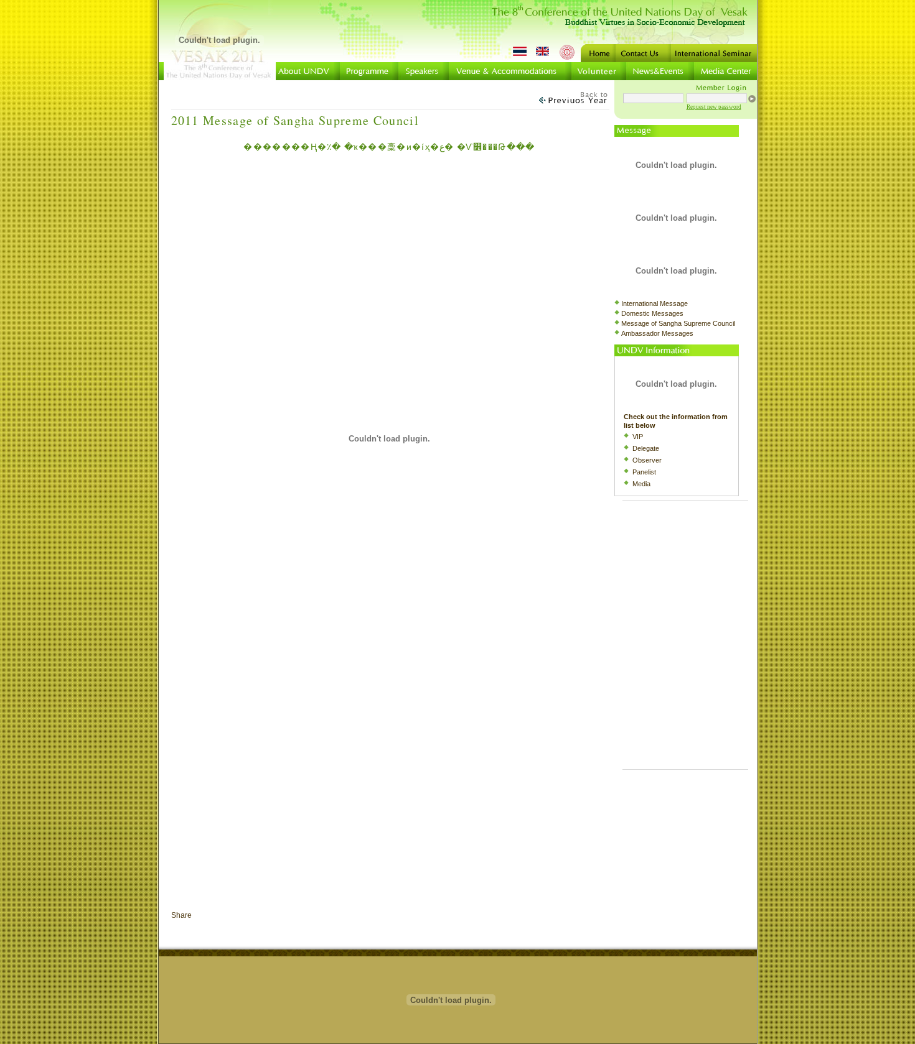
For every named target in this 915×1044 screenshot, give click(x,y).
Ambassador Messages (657, 333)
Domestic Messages (652, 313)
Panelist (644, 472)
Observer (647, 460)
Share (181, 915)
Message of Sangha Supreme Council (678, 323)
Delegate (645, 448)
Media (641, 483)
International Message (654, 303)
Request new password (714, 107)
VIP (637, 436)
